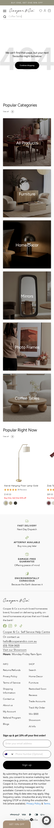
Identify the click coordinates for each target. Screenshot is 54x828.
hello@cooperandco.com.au (20, 641)
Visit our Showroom (15, 650)
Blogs (6, 724)
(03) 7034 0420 (11, 646)
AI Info (32, 726)
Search (32, 670)
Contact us (8, 699)
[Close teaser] (31, 819)
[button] (17, 824)
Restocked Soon (37, 689)
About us (8, 705)
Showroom (34, 720)
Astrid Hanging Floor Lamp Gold (21, 485)
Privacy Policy (10, 676)
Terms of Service (11, 682)
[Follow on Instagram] (10, 626)
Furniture (33, 682)
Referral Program (12, 717)
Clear (49, 17)
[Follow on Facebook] (5, 626)
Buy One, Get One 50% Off (27, 3)
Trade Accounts (37, 701)
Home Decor (36, 676)
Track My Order (37, 707)
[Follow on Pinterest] (15, 626)
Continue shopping (27, 65)
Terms (47, 803)
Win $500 (33, 714)
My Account (9, 711)
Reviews (33, 695)
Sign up (27, 765)
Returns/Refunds (12, 670)
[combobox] (8, 754)
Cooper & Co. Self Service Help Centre (26, 632)
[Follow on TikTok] (21, 626)
